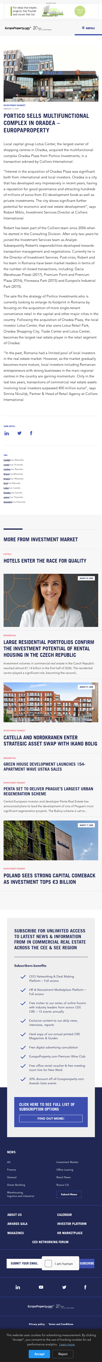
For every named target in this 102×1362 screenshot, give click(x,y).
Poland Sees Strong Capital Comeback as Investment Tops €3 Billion (49, 878)
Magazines (15, 1233)
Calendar (64, 1214)
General (12, 1177)
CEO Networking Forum (50, 1242)
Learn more (67, 1344)
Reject (62, 1354)
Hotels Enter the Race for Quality (45, 561)
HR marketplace (70, 1233)
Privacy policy (37, 1324)
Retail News (63, 1177)
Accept (39, 1354)
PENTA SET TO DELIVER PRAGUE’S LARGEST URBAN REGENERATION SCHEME (48, 791)
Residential (10, 635)
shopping (8, 502)
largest (7, 478)
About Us (14, 1214)
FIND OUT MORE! (51, 1118)
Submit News (69, 1194)
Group (6, 474)
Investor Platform (72, 1224)
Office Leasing (64, 1169)
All (8, 1162)
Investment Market (14, 105)
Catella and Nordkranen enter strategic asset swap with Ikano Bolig (50, 740)
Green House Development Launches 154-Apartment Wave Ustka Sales (44, 767)
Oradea (7, 492)
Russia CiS (62, 1184)
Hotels (7, 554)
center (6, 464)
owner (6, 497)
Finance (11, 1169)
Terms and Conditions (61, 1324)
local (6, 483)
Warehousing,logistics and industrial (20, 1194)
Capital (7, 460)
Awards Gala (17, 1224)
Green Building (16, 1184)
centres (7, 469)
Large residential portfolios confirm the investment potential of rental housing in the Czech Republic (49, 648)
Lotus (6, 488)
